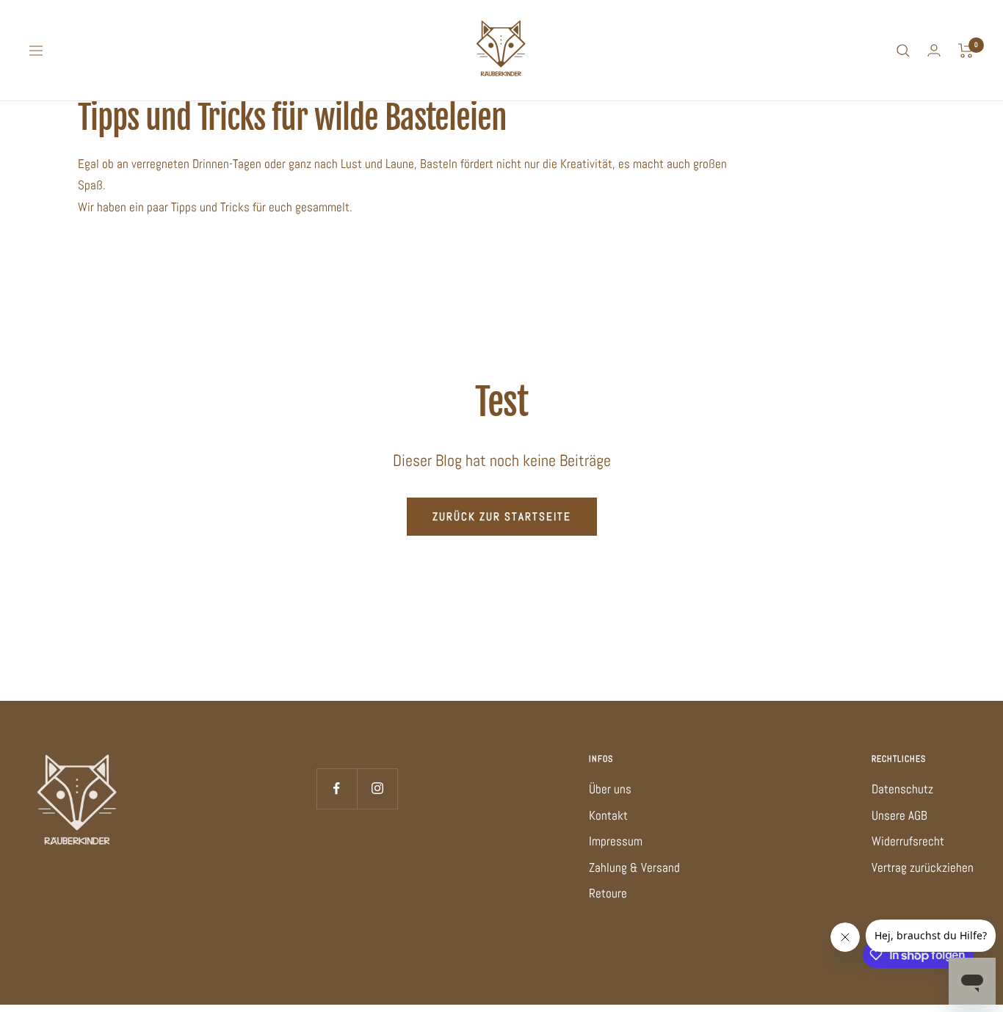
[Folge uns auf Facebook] (336, 788)
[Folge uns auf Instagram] (377, 788)
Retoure (608, 893)
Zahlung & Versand (634, 867)
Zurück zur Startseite (501, 516)
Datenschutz (902, 789)
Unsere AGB (899, 815)
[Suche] (903, 50)
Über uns (610, 789)
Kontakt (608, 815)
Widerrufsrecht (908, 841)
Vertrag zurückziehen (923, 867)
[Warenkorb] (966, 50)
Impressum (615, 841)
